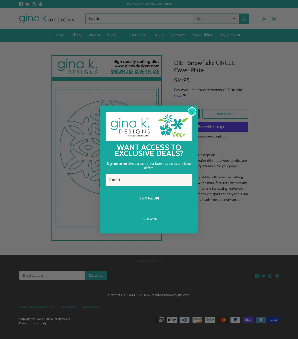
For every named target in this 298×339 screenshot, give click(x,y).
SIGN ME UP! (149, 198)
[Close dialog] (192, 112)
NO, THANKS (149, 218)
